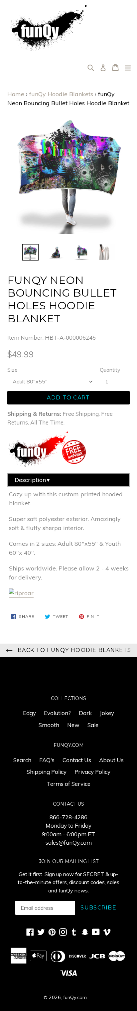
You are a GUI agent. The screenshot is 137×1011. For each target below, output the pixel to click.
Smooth (49, 724)
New (73, 724)
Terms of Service (68, 783)
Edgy (29, 712)
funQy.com (75, 997)
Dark (85, 712)
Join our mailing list (68, 861)
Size (12, 369)
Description (33, 480)
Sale (92, 724)
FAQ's (47, 760)
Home (15, 94)
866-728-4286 (68, 817)
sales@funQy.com (69, 842)
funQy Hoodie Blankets (61, 94)
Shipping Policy (47, 771)
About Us (111, 760)
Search (22, 760)
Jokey (107, 712)
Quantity (110, 369)
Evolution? (57, 712)
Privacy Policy (92, 771)
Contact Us (77, 760)
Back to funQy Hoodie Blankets (73, 650)
